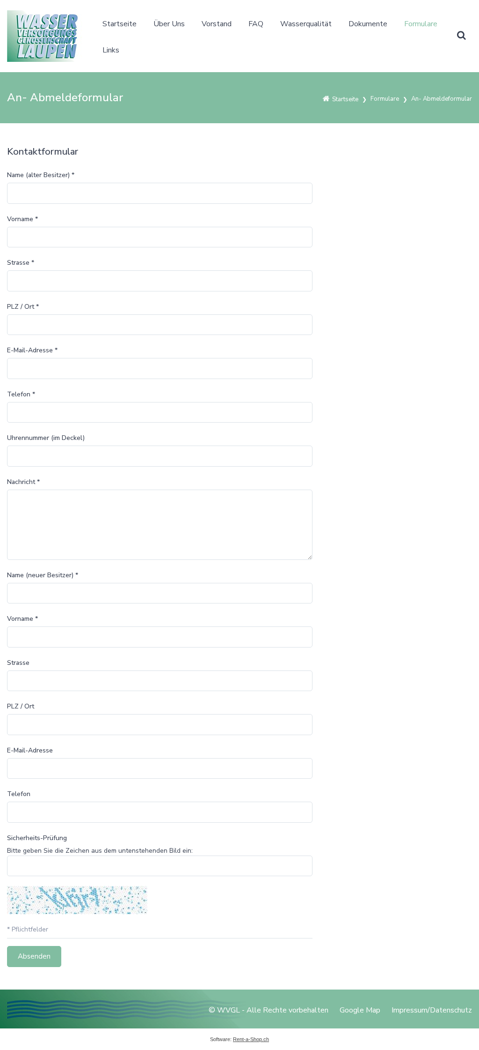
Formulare (420, 24)
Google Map (360, 1010)
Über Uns (169, 24)
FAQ (255, 24)
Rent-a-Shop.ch (251, 1039)
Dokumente (367, 24)
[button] (461, 36)
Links (110, 50)
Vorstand (217, 24)
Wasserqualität (306, 24)
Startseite (119, 24)
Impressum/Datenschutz (432, 1010)
